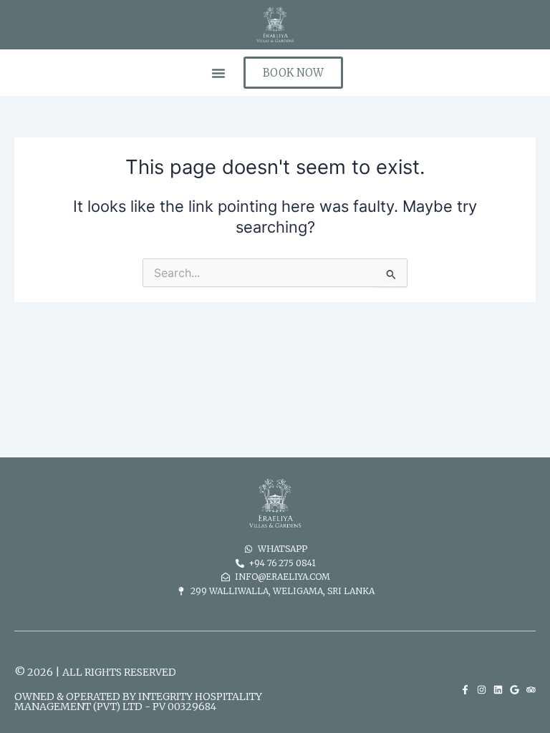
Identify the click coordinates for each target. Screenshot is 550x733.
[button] (218, 73)
